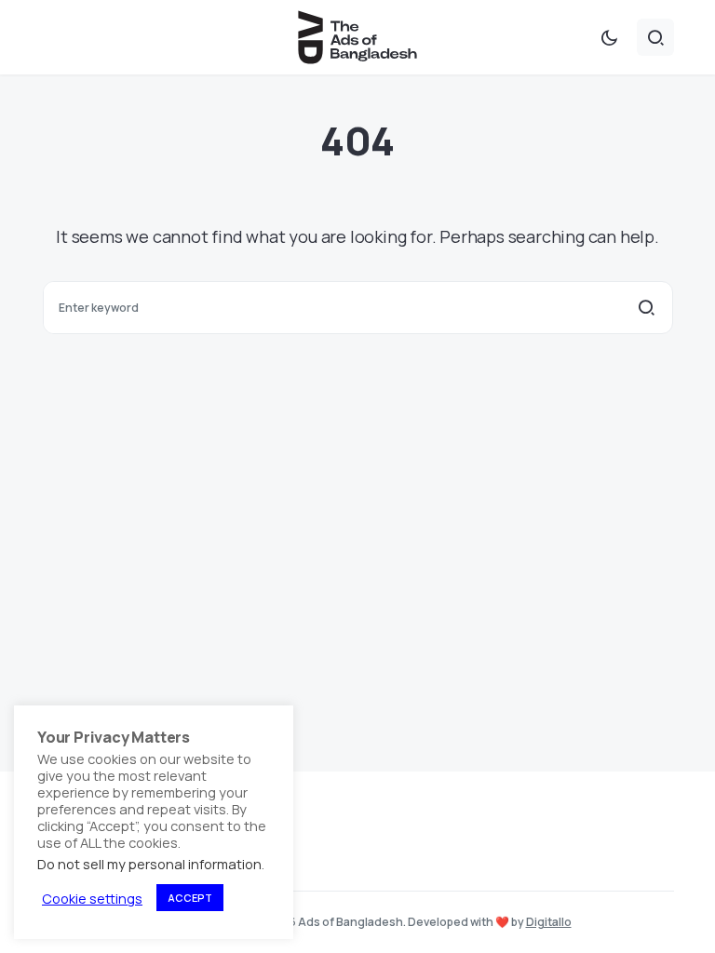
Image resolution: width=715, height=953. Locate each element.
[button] (608, 37)
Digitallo (549, 922)
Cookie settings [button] (92, 898)
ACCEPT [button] (190, 898)
